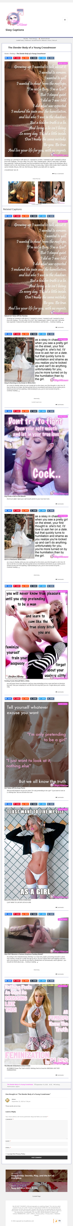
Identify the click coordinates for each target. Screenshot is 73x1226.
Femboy (12, 54)
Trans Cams (32, 38)
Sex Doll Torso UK (36, 40)
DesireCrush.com (45, 38)
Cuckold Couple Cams (36, 204)
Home (6, 54)
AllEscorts (44, 40)
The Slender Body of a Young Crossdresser (20, 1084)
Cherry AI (54, 40)
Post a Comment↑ (59, 173)
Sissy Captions (15, 29)
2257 (28, 1214)
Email (8, 1147)
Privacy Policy (20, 1154)
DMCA (33, 1214)
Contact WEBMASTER (19, 1214)
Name (8, 1141)
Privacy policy (40, 1214)
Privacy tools (49, 1214)
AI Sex (49, 40)
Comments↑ (60, 327)
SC (51, 1084)
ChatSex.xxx (28, 40)
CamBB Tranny (20, 40)
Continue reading (56, 322)
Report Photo (63, 63)
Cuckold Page (36, 1196)
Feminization (11, 1086)
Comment (10, 1119)
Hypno (17, 1086)
